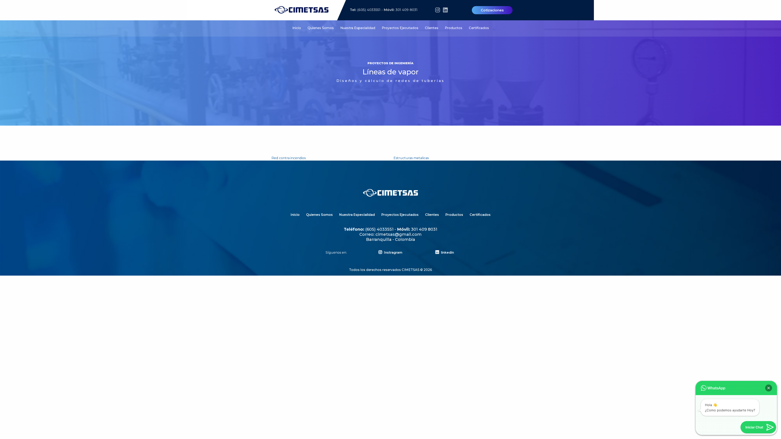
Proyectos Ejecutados (400, 28)
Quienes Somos (321, 28)
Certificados (479, 28)
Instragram (392, 252)
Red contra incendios (289, 158)
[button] (768, 388)
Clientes (431, 28)
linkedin (447, 252)
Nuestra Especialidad (357, 28)
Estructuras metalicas (411, 158)
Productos (453, 28)
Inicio (296, 28)
